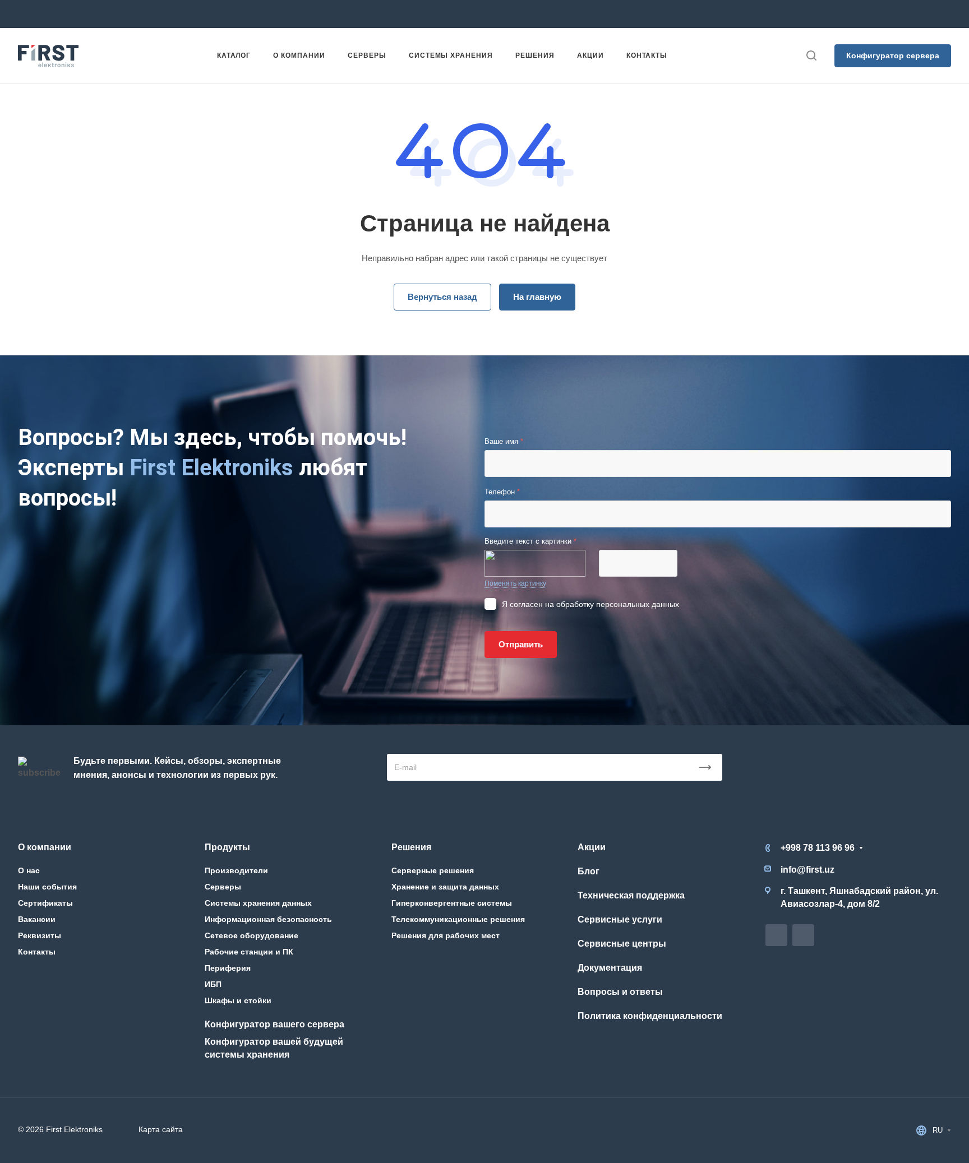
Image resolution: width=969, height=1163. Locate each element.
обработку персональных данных (617, 604)
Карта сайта (161, 1129)
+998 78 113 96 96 (201, 13)
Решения (411, 847)
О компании (44, 847)
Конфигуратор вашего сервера (274, 1024)
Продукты (227, 847)
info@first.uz (355, 13)
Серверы (223, 886)
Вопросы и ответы (620, 992)
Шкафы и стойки (238, 1000)
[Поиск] (811, 55)
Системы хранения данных (258, 902)
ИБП (213, 984)
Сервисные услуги (620, 919)
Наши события (47, 886)
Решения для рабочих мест (445, 935)
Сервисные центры (622, 943)
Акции (592, 847)
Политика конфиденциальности (650, 1016)
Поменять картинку (515, 583)
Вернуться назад (442, 297)
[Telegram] (525, 14)
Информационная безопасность (268, 919)
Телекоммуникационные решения (458, 919)
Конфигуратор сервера (892, 55)
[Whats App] (545, 14)
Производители (236, 870)
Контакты (37, 951)
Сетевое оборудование (251, 935)
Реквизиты (39, 935)
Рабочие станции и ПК (249, 951)
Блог (588, 871)
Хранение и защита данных (445, 886)
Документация (610, 967)
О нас (29, 870)
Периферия (228, 967)
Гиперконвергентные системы (451, 902)
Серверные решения (432, 870)
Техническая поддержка (631, 895)
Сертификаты (45, 902)
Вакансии (37, 919)
